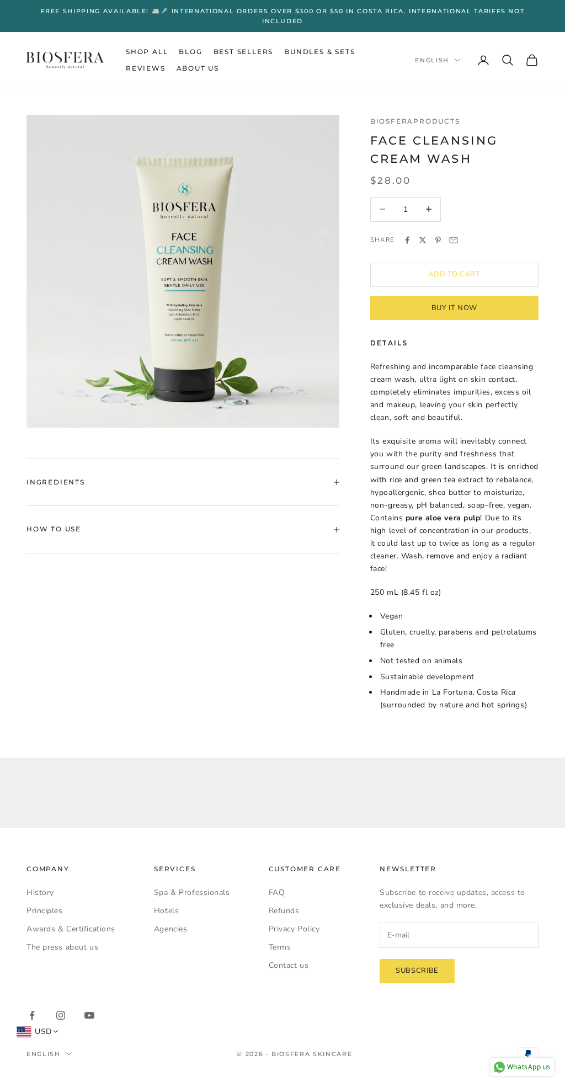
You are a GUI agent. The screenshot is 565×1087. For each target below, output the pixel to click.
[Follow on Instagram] (60, 1015)
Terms (280, 947)
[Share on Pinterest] (438, 240)
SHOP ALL (147, 51)
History (40, 892)
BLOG (190, 51)
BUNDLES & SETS (319, 51)
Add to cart (454, 274)
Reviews (146, 68)
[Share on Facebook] (407, 240)
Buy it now (454, 308)
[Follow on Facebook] (32, 1015)
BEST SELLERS (244, 51)
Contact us (289, 965)
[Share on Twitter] (422, 240)
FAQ (277, 892)
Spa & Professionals (192, 892)
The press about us (62, 947)
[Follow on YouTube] (89, 1015)
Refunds (284, 910)
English (432, 60)
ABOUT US (198, 68)
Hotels (166, 910)
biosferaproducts (415, 121)
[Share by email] (453, 240)
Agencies (170, 929)
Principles (44, 910)
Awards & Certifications (70, 929)
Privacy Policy (294, 929)
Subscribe (417, 971)
